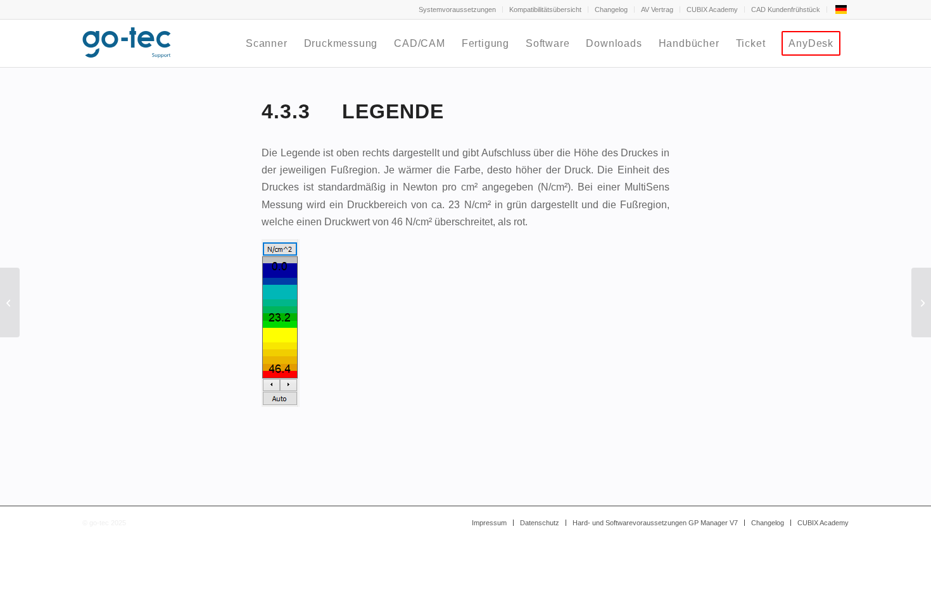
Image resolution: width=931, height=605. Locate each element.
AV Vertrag (657, 9)
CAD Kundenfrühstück (785, 9)
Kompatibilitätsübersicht (545, 9)
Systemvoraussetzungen (457, 9)
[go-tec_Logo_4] (126, 43)
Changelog (611, 9)
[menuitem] (457, 9)
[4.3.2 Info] (10, 302)
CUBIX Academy (712, 9)
